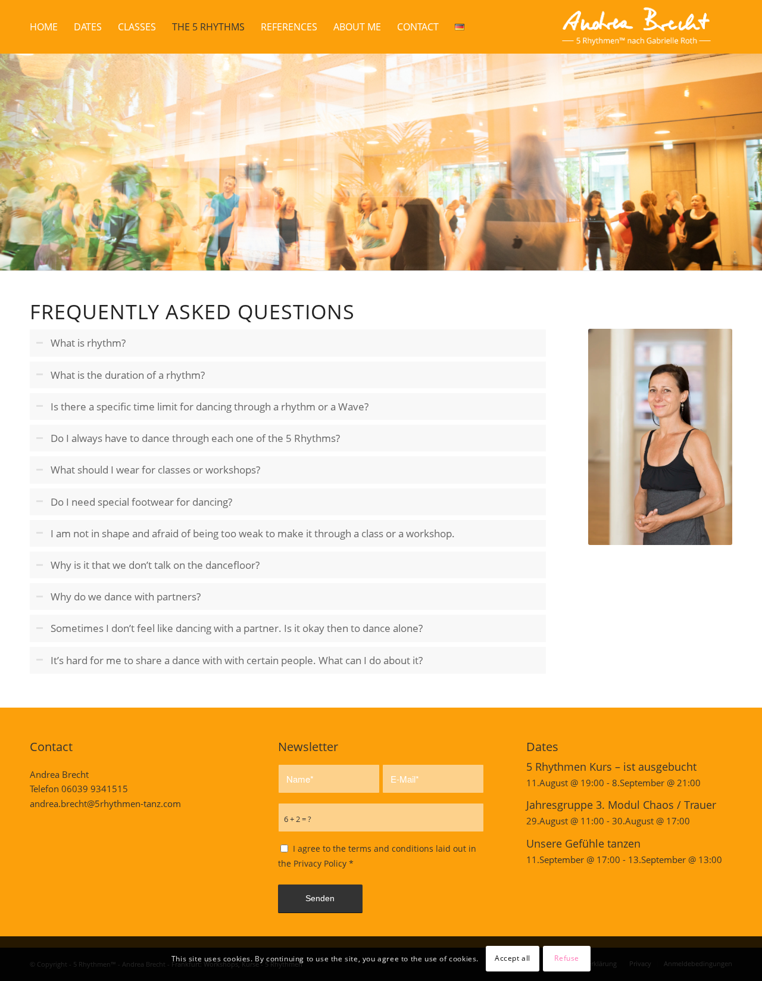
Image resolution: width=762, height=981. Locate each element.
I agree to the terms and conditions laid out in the (377, 856)
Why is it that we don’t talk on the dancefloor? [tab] (155, 565)
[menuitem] (43, 27)
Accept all (512, 958)
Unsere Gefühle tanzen (583, 843)
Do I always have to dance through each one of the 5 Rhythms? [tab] (195, 438)
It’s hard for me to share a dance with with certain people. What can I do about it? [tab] (237, 660)
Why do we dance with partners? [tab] (126, 596)
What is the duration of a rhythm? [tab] (128, 375)
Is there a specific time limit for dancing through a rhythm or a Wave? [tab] (209, 406)
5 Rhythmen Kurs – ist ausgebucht (611, 766)
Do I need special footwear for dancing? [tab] (141, 502)
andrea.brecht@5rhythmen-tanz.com (105, 803)
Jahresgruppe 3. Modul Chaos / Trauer (621, 805)
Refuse (566, 958)
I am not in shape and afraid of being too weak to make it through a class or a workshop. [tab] (253, 533)
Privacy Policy (319, 863)
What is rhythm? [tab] (88, 343)
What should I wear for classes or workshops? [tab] (155, 470)
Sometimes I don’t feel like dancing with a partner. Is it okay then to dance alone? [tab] (237, 628)
